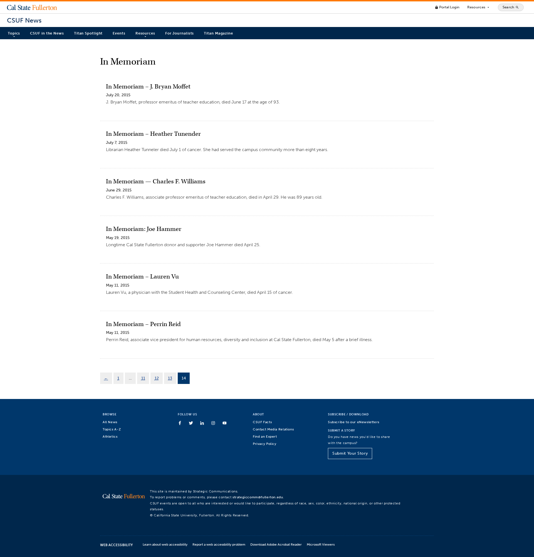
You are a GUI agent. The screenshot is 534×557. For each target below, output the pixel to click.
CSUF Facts (262, 422)
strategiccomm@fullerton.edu (258, 497)
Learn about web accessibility (165, 544)
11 (143, 378)
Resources (478, 7)
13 (170, 378)
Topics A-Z (112, 429)
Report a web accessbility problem (218, 544)
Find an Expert (265, 436)
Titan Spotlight (88, 33)
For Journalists (179, 33)
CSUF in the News (47, 33)
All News (110, 422)
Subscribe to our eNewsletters (353, 422)
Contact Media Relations (273, 429)
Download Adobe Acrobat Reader (276, 544)
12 (157, 378)
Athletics (110, 436)
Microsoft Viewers (321, 544)
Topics (14, 33)
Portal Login (447, 7)
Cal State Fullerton (32, 7)
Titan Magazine (218, 33)
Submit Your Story (350, 453)
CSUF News (24, 20)
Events (119, 33)
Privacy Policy (264, 444)
